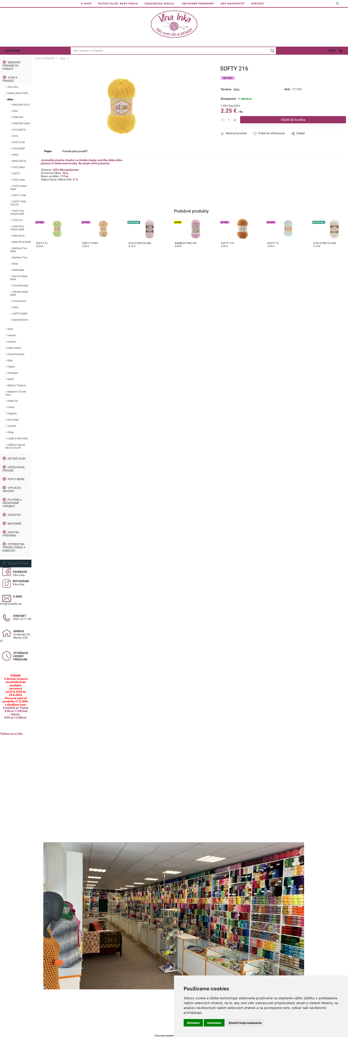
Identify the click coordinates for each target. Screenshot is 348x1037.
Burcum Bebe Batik (19, 278)
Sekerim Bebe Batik (19, 293)
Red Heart (13, 419)
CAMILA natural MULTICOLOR (15, 446)
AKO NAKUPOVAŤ (233, 3)
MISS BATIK (19, 160)
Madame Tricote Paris (15, 393)
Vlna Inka (12, 86)
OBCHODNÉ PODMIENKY (198, 3)
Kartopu (11, 341)
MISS (15, 154)
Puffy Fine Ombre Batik (17, 212)
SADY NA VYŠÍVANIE (10, 534)
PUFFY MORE (16, 479)
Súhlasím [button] (193, 1022)
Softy (15, 307)
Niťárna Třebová (16, 385)
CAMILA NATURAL (17, 438)
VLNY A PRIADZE (10, 79)
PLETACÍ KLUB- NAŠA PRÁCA (118, 3)
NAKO (10, 379)
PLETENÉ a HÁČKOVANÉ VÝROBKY (12, 503)
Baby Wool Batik (21, 241)
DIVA (15, 135)
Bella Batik (18, 269)
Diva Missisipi (20, 285)
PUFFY (16, 173)
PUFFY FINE (19, 195)
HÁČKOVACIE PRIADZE (13, 469)
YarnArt (11, 335)
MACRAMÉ (14, 523)
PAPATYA (12, 400)
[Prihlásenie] (337, 4)
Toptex (11, 366)
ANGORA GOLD (21, 104)
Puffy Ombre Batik (18, 187)
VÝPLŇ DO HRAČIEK (11, 489)
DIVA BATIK (19, 129)
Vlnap (10, 432)
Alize (10, 99)
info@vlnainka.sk (11, 603)
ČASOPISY (14, 514)
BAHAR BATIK (20, 319)
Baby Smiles (14, 347)
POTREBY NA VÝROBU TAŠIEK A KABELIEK (13, 547)
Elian (10, 360)
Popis (48, 151)
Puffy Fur (17, 220)
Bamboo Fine (19, 257)
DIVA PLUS (18, 142)
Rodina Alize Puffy (17, 93)
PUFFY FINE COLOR (18, 203)
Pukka (10, 407)
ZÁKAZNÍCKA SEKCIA (159, 3)
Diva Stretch (19, 301)
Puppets (12, 413)
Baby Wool (18, 235)
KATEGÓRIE (12, 50)
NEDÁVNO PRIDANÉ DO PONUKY (11, 65)
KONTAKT (257, 3)
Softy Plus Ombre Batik (17, 228)
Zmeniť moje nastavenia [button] (245, 1022)
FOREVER (17, 117)
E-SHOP (86, 3)
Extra (15, 110)
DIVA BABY (18, 148)
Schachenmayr (15, 354)
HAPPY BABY (20, 313)
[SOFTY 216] (121, 106)
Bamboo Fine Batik (18, 250)
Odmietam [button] (214, 1022)
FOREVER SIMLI (21, 123)
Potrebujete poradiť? (75, 151)
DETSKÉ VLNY (16, 458)
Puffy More (18, 167)
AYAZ (10, 329)
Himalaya (12, 372)
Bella (15, 263)
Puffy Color (18, 179)
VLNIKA (11, 425)
